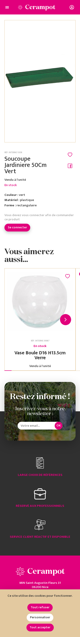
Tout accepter (40, 627)
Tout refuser (40, 607)
